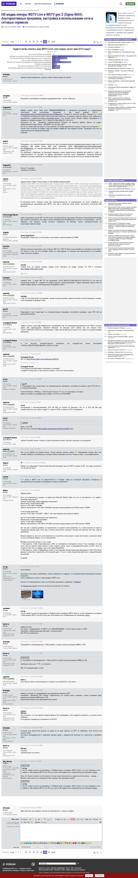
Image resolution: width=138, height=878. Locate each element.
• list (77, 819)
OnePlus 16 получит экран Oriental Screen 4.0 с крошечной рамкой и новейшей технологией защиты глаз (122, 219)
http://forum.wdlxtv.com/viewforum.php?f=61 (43, 359)
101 (30, 42)
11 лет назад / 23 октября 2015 (31, 165)
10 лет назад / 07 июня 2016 (31, 340)
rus (21, 822)
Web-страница (7, 225)
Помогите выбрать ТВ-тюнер (116, 328)
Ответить (98, 74)
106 (49, 42)
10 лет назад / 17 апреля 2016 (31, 309)
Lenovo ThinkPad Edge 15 (115, 62)
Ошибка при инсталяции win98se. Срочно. (120, 336)
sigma (41, 27)
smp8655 (46, 27)
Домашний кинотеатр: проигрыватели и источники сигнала (20, 10)
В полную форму (95, 847)
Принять (89, 875)
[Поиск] (121, 4)
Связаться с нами (44, 868)
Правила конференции (58, 868)
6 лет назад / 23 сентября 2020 (32, 708)
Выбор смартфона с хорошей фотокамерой (121, 81)
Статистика (77, 868)
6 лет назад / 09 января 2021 (31, 761)
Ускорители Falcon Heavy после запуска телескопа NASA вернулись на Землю (120, 214)
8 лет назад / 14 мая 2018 (30, 490)
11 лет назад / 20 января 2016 (31, 232)
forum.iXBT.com (79, 872)
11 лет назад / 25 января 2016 (31, 246)
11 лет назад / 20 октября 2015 (31, 141)
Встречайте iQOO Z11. (126, 13)
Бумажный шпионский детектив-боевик (121, 191)
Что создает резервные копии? (117, 74)
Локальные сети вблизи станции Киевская (121, 330)
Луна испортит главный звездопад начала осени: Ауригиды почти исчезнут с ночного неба (121, 249)
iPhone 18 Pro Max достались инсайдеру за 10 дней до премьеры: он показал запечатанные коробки (122, 232)
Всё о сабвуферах (113, 49)
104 (41, 42)
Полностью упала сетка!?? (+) (116, 350)
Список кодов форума (13, 822)
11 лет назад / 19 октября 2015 (31, 107)
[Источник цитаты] (22, 657)
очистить (44, 822)
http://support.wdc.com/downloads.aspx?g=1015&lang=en (41, 114)
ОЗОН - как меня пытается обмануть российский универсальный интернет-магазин (120, 99)
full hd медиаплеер (30, 27)
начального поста (30, 586)
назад (12, 42)
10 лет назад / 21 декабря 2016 (34, 463)
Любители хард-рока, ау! (115, 60)
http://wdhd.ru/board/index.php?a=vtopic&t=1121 (55, 429)
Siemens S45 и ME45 (113, 334)
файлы (38, 822)
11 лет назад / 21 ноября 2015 (31, 178)
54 (56, 51)
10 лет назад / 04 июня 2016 (31, 322)
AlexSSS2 (13, 27)
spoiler (58, 819)
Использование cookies (46, 870)
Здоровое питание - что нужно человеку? (121, 71)
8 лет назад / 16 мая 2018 (30, 566)
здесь (87, 615)
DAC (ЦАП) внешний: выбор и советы (119, 42)
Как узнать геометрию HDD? (116, 358)
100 (26, 42)
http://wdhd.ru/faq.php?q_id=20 (32, 269)
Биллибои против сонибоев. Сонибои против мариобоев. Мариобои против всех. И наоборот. (122, 109)
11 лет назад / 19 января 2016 (31, 214)
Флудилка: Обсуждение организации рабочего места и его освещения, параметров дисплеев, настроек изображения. (119, 93)
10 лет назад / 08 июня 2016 (31, 379)
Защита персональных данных (75, 870)
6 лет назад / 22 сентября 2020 (32, 624)
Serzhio (25, 273)
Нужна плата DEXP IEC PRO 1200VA (119, 189)
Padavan (78, 582)
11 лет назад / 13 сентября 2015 (32, 74)
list (81, 819)
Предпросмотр (48, 847)
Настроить (99, 875)
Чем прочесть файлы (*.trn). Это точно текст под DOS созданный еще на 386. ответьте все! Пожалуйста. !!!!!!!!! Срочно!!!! (122, 342)
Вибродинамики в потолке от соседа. (119, 68)
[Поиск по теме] (97, 42)
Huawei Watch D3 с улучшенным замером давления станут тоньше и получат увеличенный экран (120, 244)
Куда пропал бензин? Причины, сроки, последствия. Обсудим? (120, 65)
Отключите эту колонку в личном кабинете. (118, 362)
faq (38, 27)
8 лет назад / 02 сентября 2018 (32, 608)
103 (37, 42)
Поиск (68, 868)
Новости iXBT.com (111, 200)
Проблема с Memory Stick (115, 352)
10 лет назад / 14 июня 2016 (30, 449)
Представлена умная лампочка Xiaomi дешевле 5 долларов (120, 204)
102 (33, 42)
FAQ (72, 868)
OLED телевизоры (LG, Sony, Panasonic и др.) (121, 52)
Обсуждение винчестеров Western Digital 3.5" (122, 87)
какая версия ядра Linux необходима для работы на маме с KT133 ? (120, 355)
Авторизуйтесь (26, 847)
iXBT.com (42, 872)
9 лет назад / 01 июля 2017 (30, 476)
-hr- (100, 819)
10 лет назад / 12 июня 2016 (30, 437)
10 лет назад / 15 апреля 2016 (31, 277)
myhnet (19, 27)
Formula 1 (111, 85)
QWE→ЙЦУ (27, 822)
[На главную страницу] (8, 4)
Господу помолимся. (114, 47)
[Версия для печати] (94, 42)
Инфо (93, 74)
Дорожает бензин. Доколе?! (116, 45)
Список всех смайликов (12, 823)
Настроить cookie (59, 870)
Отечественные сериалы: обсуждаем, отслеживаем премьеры (119, 77)
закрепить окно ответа (13, 826)
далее (53, 42)
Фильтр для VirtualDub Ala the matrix (120, 195)
